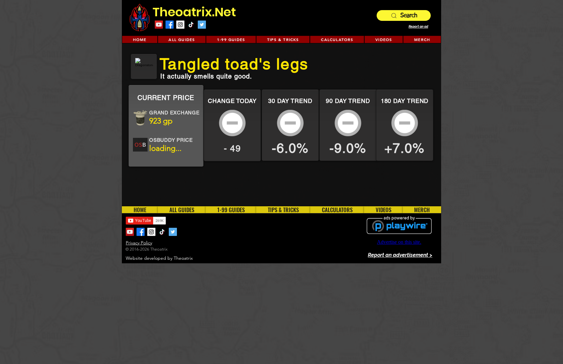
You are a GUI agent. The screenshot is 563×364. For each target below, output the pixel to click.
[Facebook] (170, 25)
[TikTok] (191, 25)
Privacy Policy (139, 243)
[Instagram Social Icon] (180, 25)
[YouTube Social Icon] (159, 25)
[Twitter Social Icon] (202, 25)
